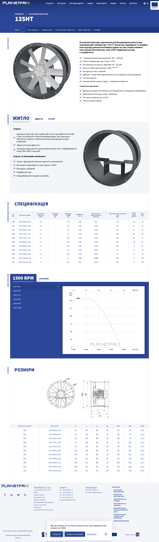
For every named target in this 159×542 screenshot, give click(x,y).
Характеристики (84, 30)
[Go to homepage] (16, 4)
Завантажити (101, 3)
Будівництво (47, 30)
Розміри (97, 30)
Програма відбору (76, 3)
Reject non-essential (75, 534)
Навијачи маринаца (121, 521)
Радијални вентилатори (119, 495)
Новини (113, 3)
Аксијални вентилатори (119, 491)
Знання (90, 3)
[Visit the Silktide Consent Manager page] (105, 534)
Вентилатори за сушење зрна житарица (120, 516)
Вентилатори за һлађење (120, 504)
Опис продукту (33, 30)
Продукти (50, 3)
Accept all (56, 534)
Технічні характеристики (65, 30)
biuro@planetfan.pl (96, 492)
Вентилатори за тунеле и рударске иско (121, 510)
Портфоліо (61, 3)
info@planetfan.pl (70, 500)
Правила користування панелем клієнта (18, 536)
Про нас (123, 3)
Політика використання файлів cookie (18, 531)
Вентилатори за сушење (120, 500)
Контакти (133, 3)
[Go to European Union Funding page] (154, 9)
